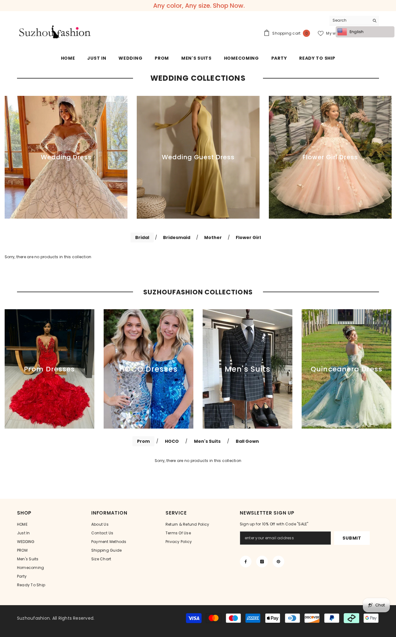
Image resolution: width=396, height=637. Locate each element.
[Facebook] (246, 561)
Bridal (142, 237)
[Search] (354, 20)
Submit (351, 538)
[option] (66, 157)
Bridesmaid (176, 237)
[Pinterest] (278, 561)
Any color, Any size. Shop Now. (199, 5)
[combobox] (349, 20)
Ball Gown (247, 441)
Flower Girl (248, 237)
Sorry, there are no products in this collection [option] (198, 460)
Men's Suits (207, 441)
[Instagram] (262, 561)
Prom (143, 441)
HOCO (172, 441)
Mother (213, 237)
